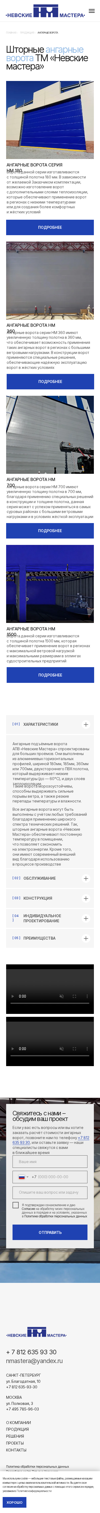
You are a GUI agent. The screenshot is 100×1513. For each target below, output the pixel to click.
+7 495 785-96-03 (22, 1409)
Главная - (12, 32)
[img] (36, 1332)
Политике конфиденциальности (34, 1490)
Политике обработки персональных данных (55, 1216)
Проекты (15, 1443)
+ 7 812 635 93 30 (31, 1352)
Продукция (17, 1429)
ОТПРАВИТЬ (50, 1232)
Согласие (28, 1209)
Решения (15, 1436)
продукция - (28, 32)
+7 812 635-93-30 (21, 1387)
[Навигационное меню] (92, 11)
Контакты (16, 1450)
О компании (18, 1422)
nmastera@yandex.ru (34, 1361)
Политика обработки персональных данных (37, 1467)
